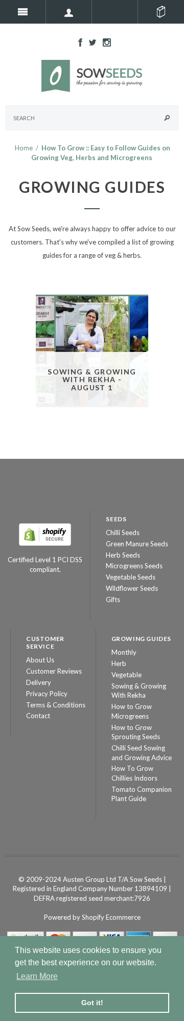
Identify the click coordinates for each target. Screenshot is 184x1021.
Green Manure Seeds (137, 544)
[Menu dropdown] (69, 12)
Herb (118, 663)
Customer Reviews (54, 671)
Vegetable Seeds (130, 577)
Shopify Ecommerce (111, 917)
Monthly (123, 652)
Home (24, 148)
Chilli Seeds (123, 532)
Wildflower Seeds (132, 588)
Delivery (38, 682)
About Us (40, 660)
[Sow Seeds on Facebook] (77, 41)
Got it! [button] (92, 1002)
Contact (38, 716)
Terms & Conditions (55, 705)
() (161, 12)
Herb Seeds (123, 555)
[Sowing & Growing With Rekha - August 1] (92, 350)
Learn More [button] (37, 976)
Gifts (113, 599)
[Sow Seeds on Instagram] (104, 41)
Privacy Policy (46, 694)
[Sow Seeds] (92, 75)
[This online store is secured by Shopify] (45, 533)
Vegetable (126, 675)
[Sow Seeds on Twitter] (90, 41)
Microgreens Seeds (134, 566)
